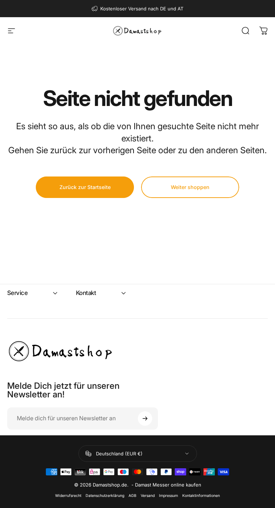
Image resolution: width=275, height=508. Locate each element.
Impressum (168, 495)
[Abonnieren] (145, 418)
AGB (132, 495)
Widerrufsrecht (68, 495)
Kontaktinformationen (201, 495)
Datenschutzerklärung (105, 495)
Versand (148, 495)
